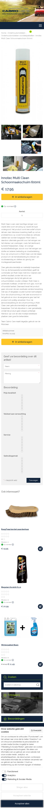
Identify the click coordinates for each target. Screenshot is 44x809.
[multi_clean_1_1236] (33, 131)
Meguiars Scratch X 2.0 (11, 587)
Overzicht (37, 730)
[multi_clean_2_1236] (31, 147)
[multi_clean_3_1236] (13, 163)
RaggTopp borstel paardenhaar (15, 529)
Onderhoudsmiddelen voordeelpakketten (17, 36)
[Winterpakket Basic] (22, 626)
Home (3, 33)
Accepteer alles (22, 803)
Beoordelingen (15, 718)
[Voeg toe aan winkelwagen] (40, 548)
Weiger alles (22, 787)
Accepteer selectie (22, 795)
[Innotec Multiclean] (22, 81)
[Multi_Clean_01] (11, 132)
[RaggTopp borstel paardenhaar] (22, 511)
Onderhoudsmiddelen (16, 33)
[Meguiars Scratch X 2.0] (22, 569)
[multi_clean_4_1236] (33, 163)
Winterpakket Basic (9, 645)
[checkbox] (9, 771)
